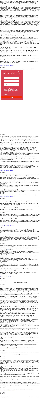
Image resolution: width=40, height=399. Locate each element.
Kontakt (30, 396)
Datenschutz (38, 396)
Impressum (34, 396)
